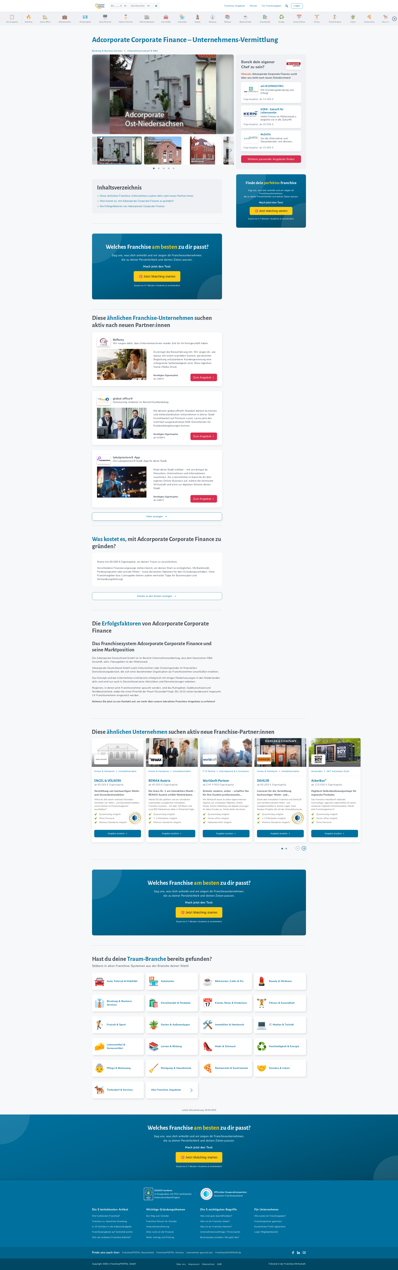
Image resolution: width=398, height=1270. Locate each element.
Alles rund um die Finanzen (160, 1231)
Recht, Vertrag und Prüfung (160, 1237)
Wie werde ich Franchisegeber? (270, 1215)
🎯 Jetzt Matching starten (157, 276)
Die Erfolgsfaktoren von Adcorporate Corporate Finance (132, 206)
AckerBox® (318, 780)
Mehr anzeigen (154, 516)
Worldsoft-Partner (216, 780)
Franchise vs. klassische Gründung (109, 1221)
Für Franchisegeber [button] (271, 5)
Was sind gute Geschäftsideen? (216, 1215)
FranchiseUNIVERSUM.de (228, 1252)
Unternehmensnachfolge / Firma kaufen (220, 1231)
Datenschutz (208, 1264)
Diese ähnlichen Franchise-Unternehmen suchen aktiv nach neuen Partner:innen (146, 196)
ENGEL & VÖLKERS (107, 780)
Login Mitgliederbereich (266, 1231)
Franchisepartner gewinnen (268, 1221)
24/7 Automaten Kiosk (337, 771)
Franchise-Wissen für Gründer (161, 1221)
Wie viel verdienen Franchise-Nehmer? (111, 1237)
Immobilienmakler (127, 771)
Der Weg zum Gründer (157, 1215)
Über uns (181, 1264)
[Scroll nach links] (25, 18)
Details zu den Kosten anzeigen (155, 596)
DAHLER (263, 780)
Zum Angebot (202, 377)
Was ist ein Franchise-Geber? (215, 1221)
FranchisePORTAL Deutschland (138, 1252)
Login (297, 5)
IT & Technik (209, 771)
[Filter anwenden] (156, 5)
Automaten (317, 771)
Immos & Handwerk (104, 771)
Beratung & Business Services (107, 50)
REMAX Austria (159, 780)
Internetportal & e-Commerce (234, 771)
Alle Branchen (138, 5)
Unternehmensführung (157, 1226)
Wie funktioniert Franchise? (106, 1215)
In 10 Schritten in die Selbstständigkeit (112, 1226)
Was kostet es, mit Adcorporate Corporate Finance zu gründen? (137, 201)
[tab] (117, 150)
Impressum (193, 1264)
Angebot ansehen (116, 833)
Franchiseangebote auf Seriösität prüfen (112, 1231)
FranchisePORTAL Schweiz (170, 1252)
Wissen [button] (253, 5)
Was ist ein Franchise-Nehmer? (216, 1226)
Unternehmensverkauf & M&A (142, 50)
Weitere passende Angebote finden (271, 159)
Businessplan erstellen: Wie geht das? (219, 1237)
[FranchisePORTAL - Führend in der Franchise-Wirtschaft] (99, 6)
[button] (286, 5)
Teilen (299, 51)
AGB (219, 1264)
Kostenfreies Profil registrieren (269, 1226)
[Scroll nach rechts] (394, 18)
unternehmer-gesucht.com (199, 1252)
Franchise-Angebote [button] (234, 5)
